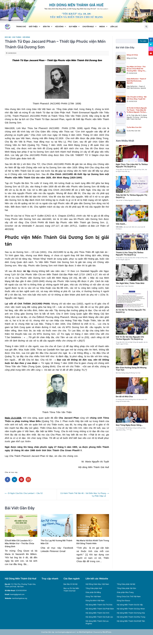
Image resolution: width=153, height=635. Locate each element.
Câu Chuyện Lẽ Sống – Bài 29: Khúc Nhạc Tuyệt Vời (137, 98)
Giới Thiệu (33, 26)
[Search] (146, 26)
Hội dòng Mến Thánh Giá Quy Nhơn (131, 609)
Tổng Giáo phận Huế (94, 588)
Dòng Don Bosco (123, 600)
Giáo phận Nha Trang (125, 592)
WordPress (106, 632)
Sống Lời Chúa (132, 55)
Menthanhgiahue (85, 632)
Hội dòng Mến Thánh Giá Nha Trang (131, 617)
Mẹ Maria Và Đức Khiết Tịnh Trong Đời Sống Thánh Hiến (92, 542)
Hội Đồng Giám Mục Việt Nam (97, 584)
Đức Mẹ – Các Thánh (13, 37)
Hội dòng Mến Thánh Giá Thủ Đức (99, 605)
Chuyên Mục (88, 26)
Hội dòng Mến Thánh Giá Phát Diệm (100, 609)
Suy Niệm (73, 26)
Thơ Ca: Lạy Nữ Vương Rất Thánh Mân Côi (56, 542)
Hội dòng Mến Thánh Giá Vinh (97, 613)
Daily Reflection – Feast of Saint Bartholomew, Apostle (136, 81)
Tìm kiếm (143, 41)
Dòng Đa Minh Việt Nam (95, 600)
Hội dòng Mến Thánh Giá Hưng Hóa (131, 613)
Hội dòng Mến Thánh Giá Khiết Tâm (131, 621)
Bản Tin (46, 26)
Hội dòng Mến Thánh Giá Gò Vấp (130, 605)
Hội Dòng (59, 26)
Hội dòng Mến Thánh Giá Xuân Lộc (99, 617)
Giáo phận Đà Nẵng (93, 592)
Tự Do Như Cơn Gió (134, 127)
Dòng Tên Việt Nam (93, 596)
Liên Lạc (114, 26)
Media (102, 26)
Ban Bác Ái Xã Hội (71, 584)
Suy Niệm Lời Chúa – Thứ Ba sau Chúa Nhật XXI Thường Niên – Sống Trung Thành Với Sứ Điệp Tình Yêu (137, 71)
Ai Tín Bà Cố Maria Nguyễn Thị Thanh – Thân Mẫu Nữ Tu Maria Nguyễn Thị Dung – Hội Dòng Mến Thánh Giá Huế (137, 112)
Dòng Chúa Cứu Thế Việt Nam (129, 596)
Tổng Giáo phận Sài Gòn (126, 588)
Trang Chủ (21, 26)
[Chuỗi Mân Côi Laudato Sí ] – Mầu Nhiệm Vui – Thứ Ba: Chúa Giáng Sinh (19, 543)
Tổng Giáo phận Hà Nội (126, 584)
